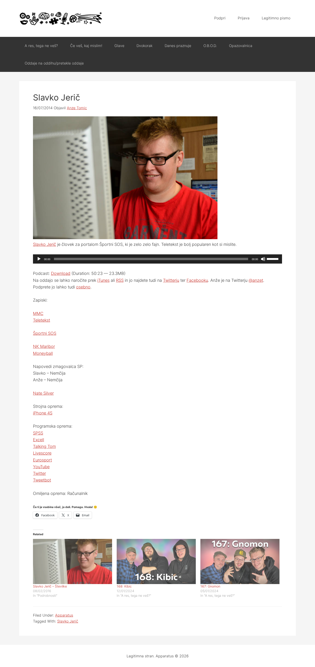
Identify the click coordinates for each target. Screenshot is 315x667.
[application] (157, 259)
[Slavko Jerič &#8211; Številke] (72, 561)
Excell (38, 439)
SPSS (38, 433)
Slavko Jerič (44, 244)
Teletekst (41, 320)
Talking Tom (44, 446)
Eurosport (42, 460)
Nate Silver (43, 393)
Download (60, 273)
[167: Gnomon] (239, 561)
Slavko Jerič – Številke (50, 586)
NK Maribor (44, 346)
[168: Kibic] (156, 561)
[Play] (39, 259)
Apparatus (60, 18)
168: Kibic (124, 586)
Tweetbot (42, 480)
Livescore (42, 453)
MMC (38, 313)
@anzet (256, 280)
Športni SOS (44, 333)
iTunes (103, 280)
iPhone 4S (42, 413)
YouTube (41, 466)
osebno (83, 287)
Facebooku (197, 280)
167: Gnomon (210, 586)
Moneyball (43, 353)
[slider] (273, 258)
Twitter (39, 473)
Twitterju (171, 280)
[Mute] (263, 259)
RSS (120, 280)
